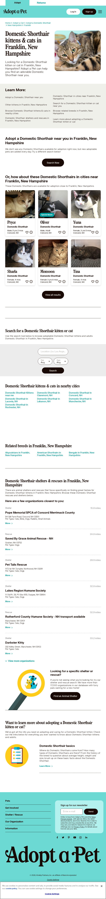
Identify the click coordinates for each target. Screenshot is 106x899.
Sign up (89, 11)
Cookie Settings (53, 880)
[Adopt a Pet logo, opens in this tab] (53, 859)
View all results (53, 294)
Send (90, 811)
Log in (73, 11)
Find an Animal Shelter (65, 696)
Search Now (53, 162)
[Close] (102, 886)
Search (53, 370)
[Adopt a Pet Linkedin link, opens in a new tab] (86, 837)
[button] (27, 232)
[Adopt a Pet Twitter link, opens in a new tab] (64, 837)
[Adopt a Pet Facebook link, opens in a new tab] (58, 837)
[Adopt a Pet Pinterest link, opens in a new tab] (69, 837)
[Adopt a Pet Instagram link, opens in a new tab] (81, 837)
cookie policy (11, 888)
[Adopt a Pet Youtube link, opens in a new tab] (75, 837)
